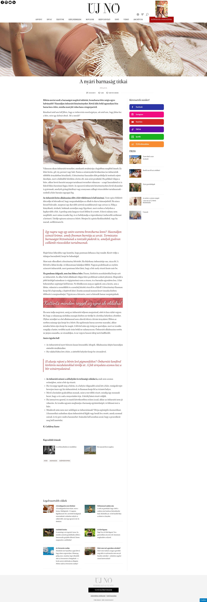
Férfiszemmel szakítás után (105, 506)
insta (6, 2)
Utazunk (145, 212)
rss (14, 2)
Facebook (139, 107)
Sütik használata (111, 596)
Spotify (138, 137)
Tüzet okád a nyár (148, 156)
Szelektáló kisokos (61, 530)
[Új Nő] (103, 8)
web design (97, 600)
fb (2, 2)
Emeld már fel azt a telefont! (151, 170)
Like (102, 93)
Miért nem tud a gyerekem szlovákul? (109, 548)
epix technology (107, 600)
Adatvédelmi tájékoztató (98, 596)
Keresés (147, 14)
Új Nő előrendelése (142, 144)
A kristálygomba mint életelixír (65, 506)
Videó (126, 19)
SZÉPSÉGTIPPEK (64, 461)
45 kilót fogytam (102, 530)
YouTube (139, 122)
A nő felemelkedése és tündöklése (66, 447)
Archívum (138, 19)
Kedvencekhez (114, 93)
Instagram (139, 114)
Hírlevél (142, 14)
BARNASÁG (53, 461)
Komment (92, 93)
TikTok (138, 129)
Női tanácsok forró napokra (105, 447)
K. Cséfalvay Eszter (51, 427)
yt (10, 2)
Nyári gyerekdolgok (149, 184)
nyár (45, 461)
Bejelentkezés (138, 14)
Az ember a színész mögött (151, 198)
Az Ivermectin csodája (63, 548)
